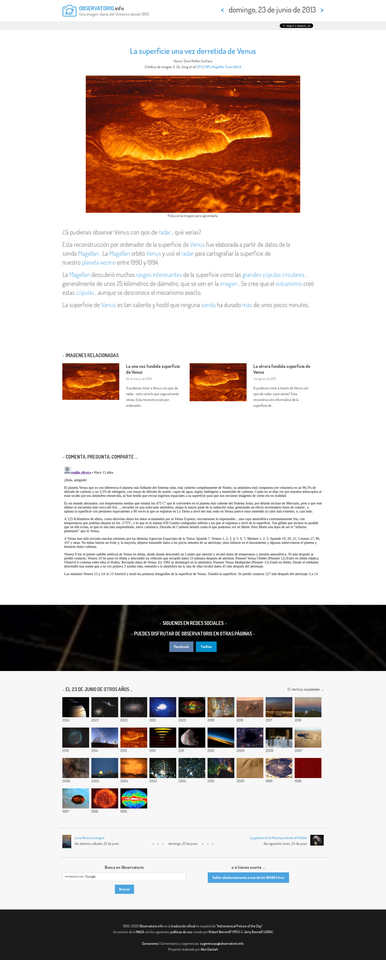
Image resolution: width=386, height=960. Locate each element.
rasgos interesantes (159, 274)
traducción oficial (183, 926)
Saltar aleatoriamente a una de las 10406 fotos (248, 877)
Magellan (88, 253)
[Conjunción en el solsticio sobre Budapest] (279, 707)
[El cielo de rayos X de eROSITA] (191, 707)
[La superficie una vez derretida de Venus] (133, 738)
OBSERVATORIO (96, 8)
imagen (228, 283)
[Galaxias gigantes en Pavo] (104, 707)
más (247, 305)
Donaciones (150, 943)
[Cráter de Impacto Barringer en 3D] (308, 738)
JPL (199, 67)
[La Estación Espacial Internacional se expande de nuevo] (279, 738)
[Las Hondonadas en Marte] (250, 768)
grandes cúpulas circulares (273, 274)
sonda (208, 305)
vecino (107, 262)
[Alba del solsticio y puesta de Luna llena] (308, 707)
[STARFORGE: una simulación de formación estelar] (162, 707)
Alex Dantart (209, 949)
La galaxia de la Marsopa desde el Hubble (278, 838)
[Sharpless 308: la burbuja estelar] (75, 738)
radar (165, 232)
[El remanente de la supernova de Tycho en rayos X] (104, 798)
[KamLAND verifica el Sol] (162, 768)
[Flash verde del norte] (162, 738)
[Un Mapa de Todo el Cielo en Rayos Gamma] (133, 798)
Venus (197, 244)
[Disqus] (193, 520)
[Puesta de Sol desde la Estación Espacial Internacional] (221, 738)
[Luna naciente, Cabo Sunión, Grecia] (104, 768)
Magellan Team (222, 67)
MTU (236, 932)
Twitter (206, 646)
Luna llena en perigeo (90, 838)
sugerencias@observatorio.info (222, 943)
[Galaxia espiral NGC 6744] (133, 707)
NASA (237, 67)
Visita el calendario (305, 689)
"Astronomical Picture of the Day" (239, 926)
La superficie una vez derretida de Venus (193, 51)
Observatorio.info (151, 926)
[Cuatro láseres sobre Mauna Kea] (104, 738)
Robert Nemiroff (220, 932)
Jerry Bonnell (253, 932)
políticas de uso (181, 932)
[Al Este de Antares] (75, 768)
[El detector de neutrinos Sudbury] (279, 768)
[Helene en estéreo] (191, 738)
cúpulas (85, 292)
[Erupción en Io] (75, 798)
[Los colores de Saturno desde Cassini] (75, 707)
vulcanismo (289, 283)
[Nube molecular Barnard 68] (250, 738)
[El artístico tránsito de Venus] (133, 768)
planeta (91, 262)
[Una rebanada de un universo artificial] (308, 768)
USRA (268, 932)
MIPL (208, 67)
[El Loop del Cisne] (221, 768)
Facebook (181, 646)
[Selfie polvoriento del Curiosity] (250, 707)
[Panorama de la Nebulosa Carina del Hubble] (221, 707)
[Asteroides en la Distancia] (191, 768)
